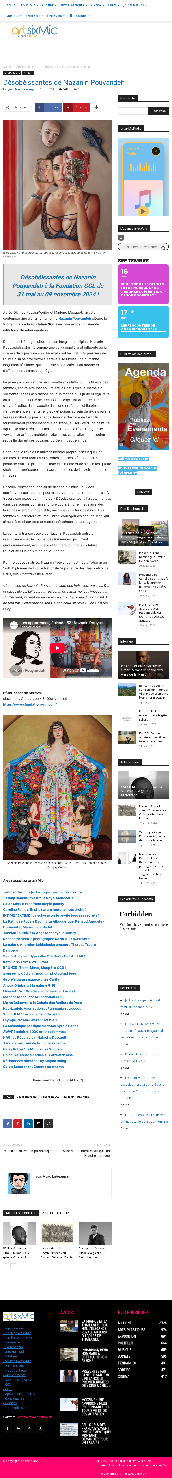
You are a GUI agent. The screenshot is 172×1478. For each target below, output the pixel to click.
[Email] (38, 1123)
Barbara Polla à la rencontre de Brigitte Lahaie (153, 715)
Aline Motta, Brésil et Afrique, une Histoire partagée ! (87, 1153)
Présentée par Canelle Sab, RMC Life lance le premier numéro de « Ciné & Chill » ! (153, 583)
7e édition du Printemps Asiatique (27, 1151)
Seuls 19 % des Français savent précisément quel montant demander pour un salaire (97, 1434)
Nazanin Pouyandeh (76, 1096)
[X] (40, 1428)
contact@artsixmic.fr (35, 1417)
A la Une (48, 5)
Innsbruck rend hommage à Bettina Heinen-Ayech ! (152, 557)
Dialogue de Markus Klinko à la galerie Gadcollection (92, 1253)
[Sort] (121, 238)
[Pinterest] (17, 1123)
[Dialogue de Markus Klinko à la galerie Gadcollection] (95, 1233)
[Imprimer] (48, 1123)
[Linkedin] (28, 1123)
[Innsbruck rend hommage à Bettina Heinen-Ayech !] (127, 557)
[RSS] (29, 1428)
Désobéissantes (27, 1096)
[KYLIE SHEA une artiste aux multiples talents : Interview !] (127, 737)
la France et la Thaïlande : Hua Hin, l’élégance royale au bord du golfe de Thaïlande (143, 537)
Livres (112, 5)
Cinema (96, 5)
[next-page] (13, 1266)
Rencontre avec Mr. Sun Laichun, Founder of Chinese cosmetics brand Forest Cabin (153, 692)
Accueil (11, 5)
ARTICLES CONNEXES (21, 1213)
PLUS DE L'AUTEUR (55, 1213)
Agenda (81, 16)
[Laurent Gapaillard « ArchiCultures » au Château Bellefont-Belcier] (57, 1233)
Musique (12, 16)
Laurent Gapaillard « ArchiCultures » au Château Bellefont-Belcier (57, 1253)
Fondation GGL (50, 1096)
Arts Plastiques (72, 5)
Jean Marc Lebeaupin (22, 89)
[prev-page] (6, 1266)
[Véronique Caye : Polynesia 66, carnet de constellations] (127, 836)
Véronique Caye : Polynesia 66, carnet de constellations (152, 836)
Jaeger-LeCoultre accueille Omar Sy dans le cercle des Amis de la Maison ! (142, 669)
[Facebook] (7, 1123)
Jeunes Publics (133, 5)
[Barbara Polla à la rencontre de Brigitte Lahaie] (127, 715)
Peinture (28, 73)
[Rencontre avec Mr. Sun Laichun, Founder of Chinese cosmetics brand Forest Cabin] (127, 689)
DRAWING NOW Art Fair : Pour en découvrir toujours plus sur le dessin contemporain (143, 1030)
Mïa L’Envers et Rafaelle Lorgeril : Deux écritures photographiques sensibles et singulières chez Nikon (151, 866)
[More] (96, 107)
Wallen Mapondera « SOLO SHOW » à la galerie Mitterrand (16, 1253)
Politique (28, 5)
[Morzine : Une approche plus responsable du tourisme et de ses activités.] (127, 608)
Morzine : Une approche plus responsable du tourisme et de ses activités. (151, 612)
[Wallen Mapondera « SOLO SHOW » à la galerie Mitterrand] (19, 1233)
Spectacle (33, 16)
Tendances (54, 16)
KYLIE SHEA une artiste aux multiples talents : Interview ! (153, 737)
